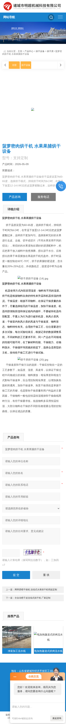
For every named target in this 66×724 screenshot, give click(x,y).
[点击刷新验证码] (32, 552)
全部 (14, 65)
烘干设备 (40, 51)
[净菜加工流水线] (16, 637)
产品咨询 (15, 196)
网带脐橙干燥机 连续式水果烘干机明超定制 (36, 589)
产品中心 (29, 51)
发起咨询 (56, 718)
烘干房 (50, 51)
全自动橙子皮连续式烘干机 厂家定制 (32, 598)
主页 (20, 51)
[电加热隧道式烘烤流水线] (48, 637)
